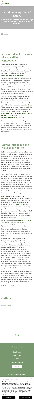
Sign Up (17, 366)
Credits (17, 359)
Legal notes (17, 352)
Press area (17, 355)
